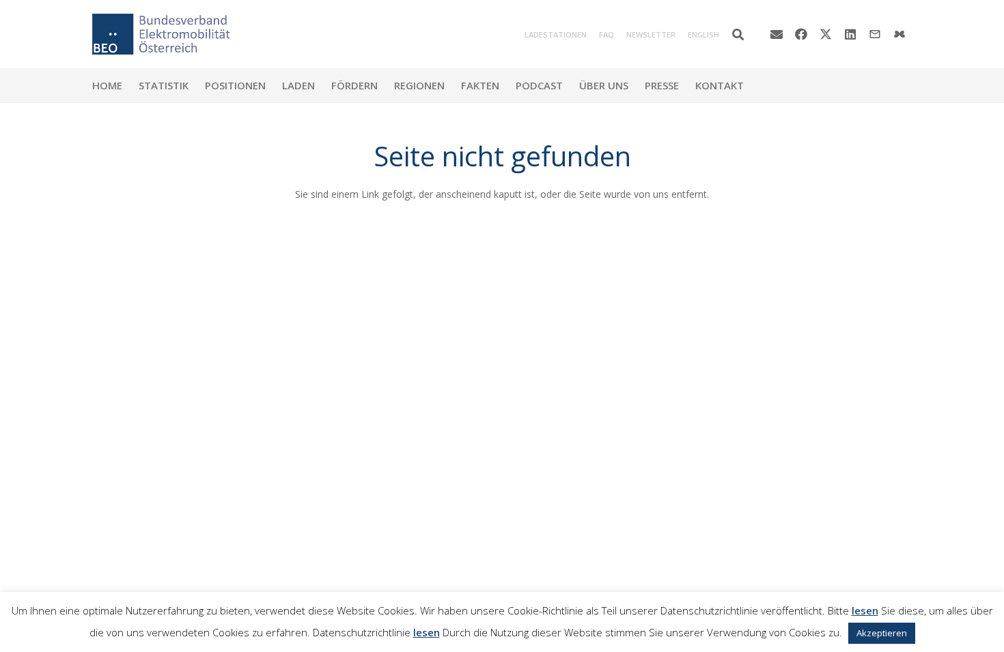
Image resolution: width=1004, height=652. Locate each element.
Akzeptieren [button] (881, 633)
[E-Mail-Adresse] (776, 34)
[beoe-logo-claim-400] (161, 34)
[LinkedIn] (850, 34)
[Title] (899, 34)
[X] (825, 34)
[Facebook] (801, 34)
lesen (865, 610)
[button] (738, 34)
